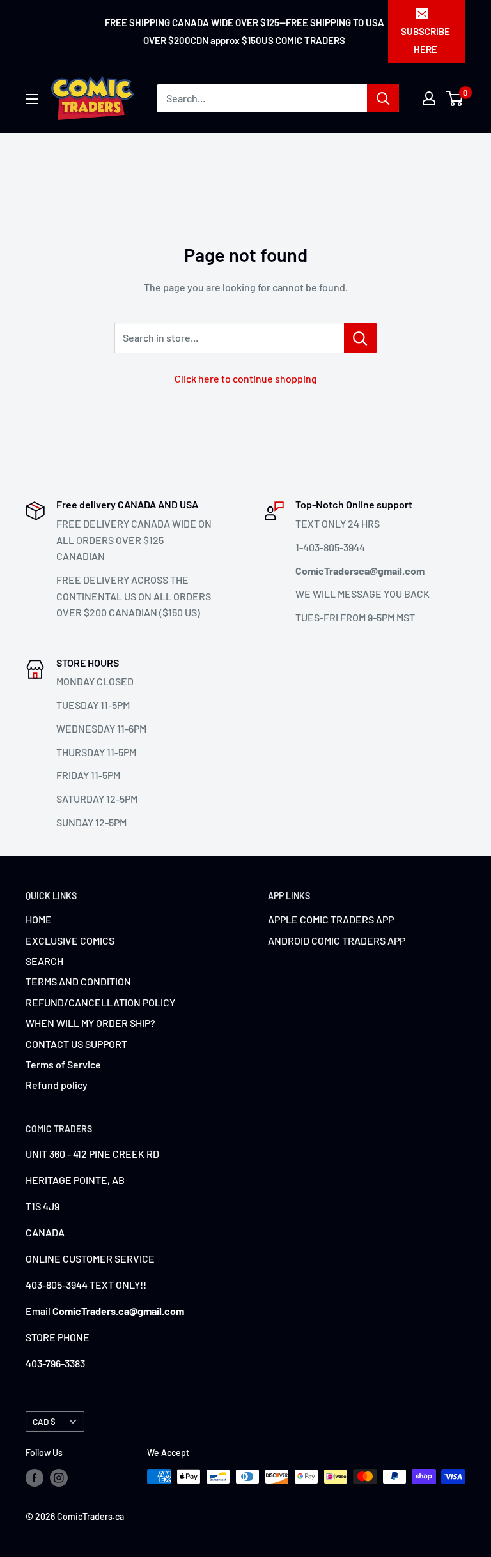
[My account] (429, 98)
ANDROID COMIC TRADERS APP (336, 940)
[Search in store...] (360, 338)
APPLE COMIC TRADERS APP (331, 919)
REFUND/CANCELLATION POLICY (100, 1002)
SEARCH (44, 961)
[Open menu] (32, 99)
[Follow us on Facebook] (34, 1478)
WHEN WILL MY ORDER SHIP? (90, 1023)
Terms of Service (63, 1064)
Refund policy (57, 1085)
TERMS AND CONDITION (78, 981)
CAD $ (44, 1421)
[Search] (383, 98)
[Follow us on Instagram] (59, 1478)
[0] (455, 98)
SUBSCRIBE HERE (425, 40)
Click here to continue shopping (246, 378)
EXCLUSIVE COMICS (70, 940)
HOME (39, 919)
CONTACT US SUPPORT (76, 1044)
